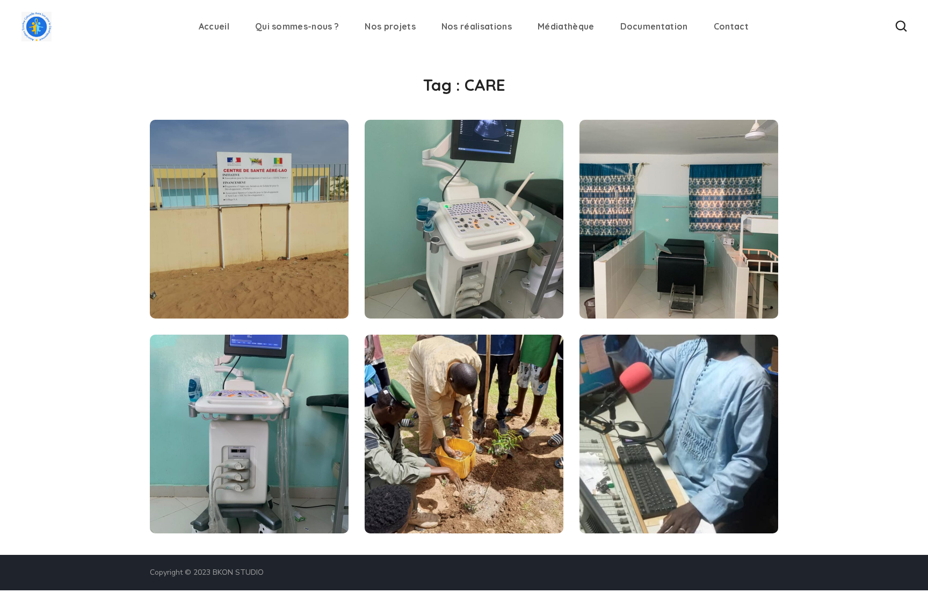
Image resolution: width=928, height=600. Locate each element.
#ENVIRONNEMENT (428, 509)
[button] (901, 26)
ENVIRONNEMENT (447, 471)
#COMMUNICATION (429, 489)
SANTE (197, 276)
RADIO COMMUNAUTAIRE (662, 482)
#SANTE (191, 294)
